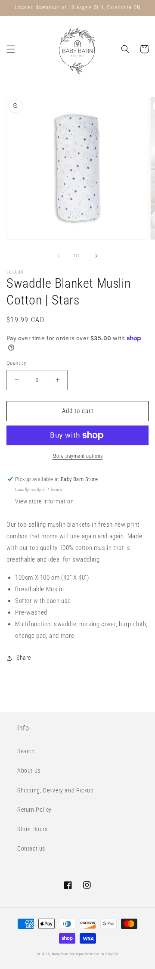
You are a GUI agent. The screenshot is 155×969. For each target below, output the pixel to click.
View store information (44, 501)
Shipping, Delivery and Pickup (55, 790)
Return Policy (34, 809)
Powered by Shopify (101, 954)
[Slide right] (96, 255)
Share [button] (23, 657)
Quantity (16, 363)
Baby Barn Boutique (68, 954)
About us (28, 770)
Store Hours (32, 829)
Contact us (31, 848)
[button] (10, 49)
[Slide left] (58, 255)
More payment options (78, 456)
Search (26, 751)
